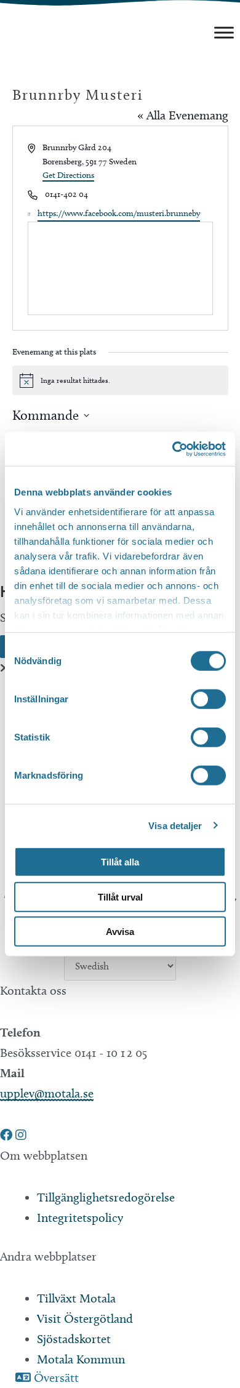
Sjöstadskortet (74, 1338)
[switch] (208, 699)
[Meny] (224, 32)
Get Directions (68, 175)
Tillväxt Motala (76, 1298)
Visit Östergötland (85, 1318)
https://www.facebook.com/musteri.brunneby (119, 213)
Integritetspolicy (80, 1217)
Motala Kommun (81, 1359)
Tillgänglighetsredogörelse (106, 1197)
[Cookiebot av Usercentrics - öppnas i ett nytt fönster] (172, 449)
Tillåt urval (120, 896)
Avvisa (120, 931)
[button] (7, 1135)
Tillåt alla (120, 862)
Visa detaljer (175, 825)
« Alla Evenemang (182, 115)
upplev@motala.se (47, 1093)
